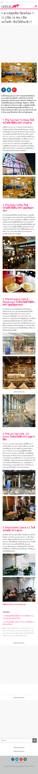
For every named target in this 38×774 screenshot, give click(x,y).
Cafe (8, 628)
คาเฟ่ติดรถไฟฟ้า (18, 633)
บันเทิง (7, 2)
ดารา (2, 2)
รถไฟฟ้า (5, 636)
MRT (13, 631)
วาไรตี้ (18, 2)
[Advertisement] (19, 44)
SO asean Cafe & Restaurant (22, 631)
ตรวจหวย (33, 2)
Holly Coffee (24, 628)
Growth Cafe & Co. (15, 628)
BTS (5, 628)
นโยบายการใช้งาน (19, 762)
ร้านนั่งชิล (16, 636)
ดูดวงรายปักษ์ (25, 2)
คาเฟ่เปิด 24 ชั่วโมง (29, 633)
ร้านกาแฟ (10, 636)
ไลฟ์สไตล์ (12, 2)
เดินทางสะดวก (23, 636)
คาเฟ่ (12, 633)
